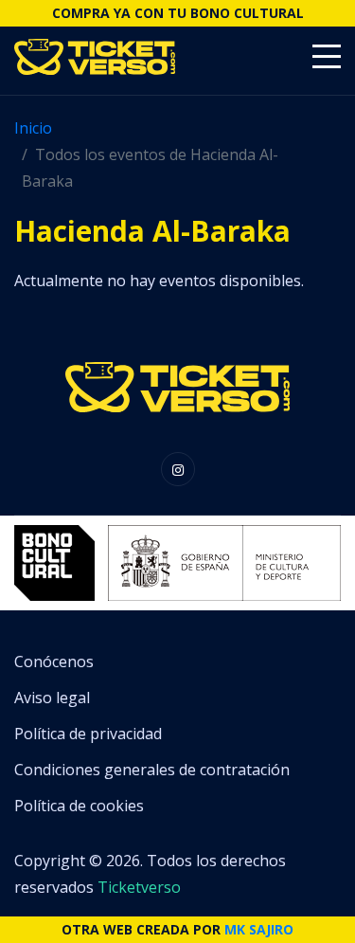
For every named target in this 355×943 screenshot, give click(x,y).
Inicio (33, 128)
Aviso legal (52, 697)
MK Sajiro (258, 929)
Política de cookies (79, 805)
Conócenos (54, 661)
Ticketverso (139, 887)
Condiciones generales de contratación (152, 769)
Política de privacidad (88, 733)
